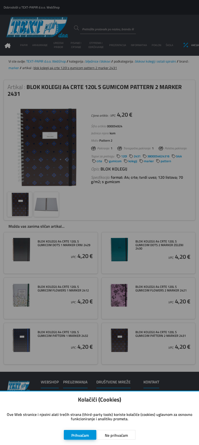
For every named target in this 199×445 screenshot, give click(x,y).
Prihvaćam (80, 435)
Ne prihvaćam (116, 435)
